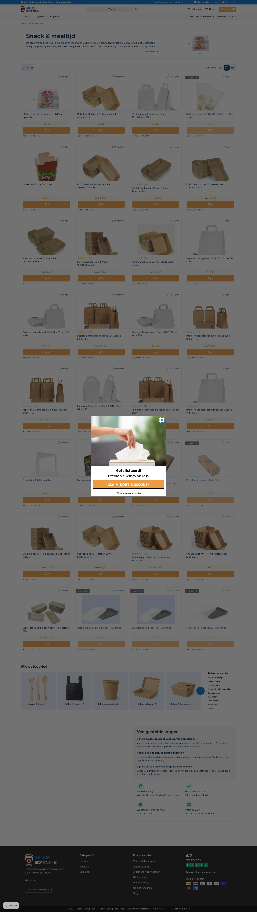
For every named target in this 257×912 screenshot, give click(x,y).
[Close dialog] (161, 420)
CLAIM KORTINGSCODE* (128, 484)
